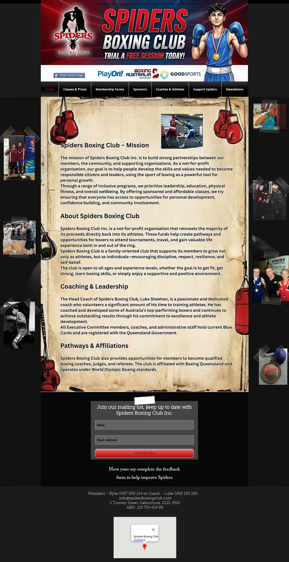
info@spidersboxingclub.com (145, 498)
